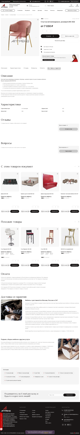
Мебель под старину (24, 416)
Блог (46, 421)
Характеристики (15, 68)
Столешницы (22, 410)
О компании (19, 10)
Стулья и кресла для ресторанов (13, 380)
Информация (60, 10)
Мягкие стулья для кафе (23, 373)
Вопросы (34, 68)
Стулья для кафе (9, 373)
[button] (78, 166)
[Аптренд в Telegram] (48, 1)
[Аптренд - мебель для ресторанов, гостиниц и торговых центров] (4, 6)
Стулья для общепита (50, 373)
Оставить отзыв (68, 129)
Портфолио (27, 10)
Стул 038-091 (44, 249)
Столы (33, 412)
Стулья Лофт (37, 373)
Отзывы (26, 68)
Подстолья (22, 412)
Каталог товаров (8, 10)
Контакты (52, 10)
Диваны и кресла (36, 414)
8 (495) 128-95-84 (65, 1)
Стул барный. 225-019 (26, 249)
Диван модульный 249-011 (47, 193)
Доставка (40, 10)
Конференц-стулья (39, 376)
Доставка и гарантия (54, 68)
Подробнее (46, 432)
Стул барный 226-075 (6, 249)
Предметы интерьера (37, 416)
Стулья (33, 410)
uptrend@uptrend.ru (36, 1)
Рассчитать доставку (60, 40)
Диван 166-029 (4, 193)
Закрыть (50, 432)
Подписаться (69, 395)
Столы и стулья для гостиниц (66, 373)
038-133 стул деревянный (67, 249)
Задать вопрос (68, 151)
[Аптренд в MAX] (51, 1)
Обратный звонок (74, 1)
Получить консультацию (48, 59)
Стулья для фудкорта (25, 376)
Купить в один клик (69, 36)
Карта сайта (48, 422)
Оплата (46, 10)
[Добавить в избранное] (37, 19)
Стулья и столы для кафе (54, 376)
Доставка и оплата (49, 412)
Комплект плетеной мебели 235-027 (69, 193)
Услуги (33, 10)
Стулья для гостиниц (10, 376)
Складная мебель (24, 414)
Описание (4, 68)
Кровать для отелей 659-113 (27, 193)
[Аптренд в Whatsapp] (45, 1)
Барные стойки (23, 418)
